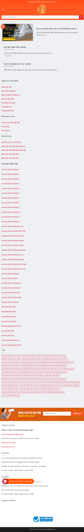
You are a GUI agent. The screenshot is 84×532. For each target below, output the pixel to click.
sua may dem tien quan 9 (10, 207)
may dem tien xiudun (9, 321)
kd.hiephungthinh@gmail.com (14, 434)
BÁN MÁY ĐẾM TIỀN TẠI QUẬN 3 (32, 359)
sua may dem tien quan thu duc (12, 255)
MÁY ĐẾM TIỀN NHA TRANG (10, 369)
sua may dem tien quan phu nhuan (13, 250)
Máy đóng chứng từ (8, 91)
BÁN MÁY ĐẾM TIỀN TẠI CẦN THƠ (12, 356)
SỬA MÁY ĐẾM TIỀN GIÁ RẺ (71, 382)
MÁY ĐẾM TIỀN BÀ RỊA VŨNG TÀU (14, 150)
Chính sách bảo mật (8, 447)
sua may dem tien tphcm (10, 274)
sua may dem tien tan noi (40, 382)
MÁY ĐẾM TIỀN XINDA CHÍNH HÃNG (12, 379)
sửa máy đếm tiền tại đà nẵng (10, 395)
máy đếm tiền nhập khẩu (9, 382)
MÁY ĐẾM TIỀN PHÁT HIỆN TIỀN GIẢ (48, 369)
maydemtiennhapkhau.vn (46, 529)
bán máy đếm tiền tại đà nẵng (31, 362)
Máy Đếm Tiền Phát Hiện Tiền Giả (13, 146)
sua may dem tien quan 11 (11, 217)
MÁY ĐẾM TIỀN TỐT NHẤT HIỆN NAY (33, 375)
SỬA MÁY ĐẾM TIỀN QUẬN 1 (10, 385)
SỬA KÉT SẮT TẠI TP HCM (11, 142)
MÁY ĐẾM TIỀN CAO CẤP (66, 362)
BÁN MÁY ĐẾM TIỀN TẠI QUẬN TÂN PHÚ (55, 359)
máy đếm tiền (48, 379)
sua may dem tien (8, 336)
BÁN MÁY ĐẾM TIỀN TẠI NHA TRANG (55, 356)
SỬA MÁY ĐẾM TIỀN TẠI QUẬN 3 (30, 389)
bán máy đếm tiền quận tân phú (11, 362)
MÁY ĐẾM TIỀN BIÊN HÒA (49, 362)
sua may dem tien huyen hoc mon (13, 269)
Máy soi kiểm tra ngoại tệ (10, 95)
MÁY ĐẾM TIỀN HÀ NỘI (44, 366)
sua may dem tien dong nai (11, 283)
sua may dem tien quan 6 (10, 193)
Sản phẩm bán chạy (8, 103)
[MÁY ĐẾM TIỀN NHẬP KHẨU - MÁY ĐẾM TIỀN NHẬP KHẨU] (42, 9)
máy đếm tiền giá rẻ (59, 379)
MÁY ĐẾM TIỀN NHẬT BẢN (28, 369)
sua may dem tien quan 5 (10, 188)
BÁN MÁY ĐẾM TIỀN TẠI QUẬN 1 (11, 359)
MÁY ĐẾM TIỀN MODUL (59, 366)
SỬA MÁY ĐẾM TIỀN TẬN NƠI (56, 392)
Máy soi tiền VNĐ (8, 99)
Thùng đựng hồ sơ (8, 111)
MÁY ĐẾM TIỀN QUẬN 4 (24, 372)
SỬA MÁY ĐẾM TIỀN (55, 382)
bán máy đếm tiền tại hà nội (11, 326)
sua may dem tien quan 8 (10, 203)
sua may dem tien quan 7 (10, 198)
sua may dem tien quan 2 (10, 174)
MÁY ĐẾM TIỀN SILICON (60, 372)
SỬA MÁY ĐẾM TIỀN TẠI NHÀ (10, 389)
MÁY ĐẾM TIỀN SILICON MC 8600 (11, 375)
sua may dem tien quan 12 (11, 222)
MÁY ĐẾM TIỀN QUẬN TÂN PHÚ (42, 372)
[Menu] (3, 9)
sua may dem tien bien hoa (11, 288)
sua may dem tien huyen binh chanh (14, 264)
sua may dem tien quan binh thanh (14, 231)
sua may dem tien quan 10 (11, 212)
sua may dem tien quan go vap (12, 226)
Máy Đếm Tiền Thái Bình (10, 158)
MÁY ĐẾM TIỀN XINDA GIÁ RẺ (33, 379)
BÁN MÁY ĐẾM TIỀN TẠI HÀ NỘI (33, 356)
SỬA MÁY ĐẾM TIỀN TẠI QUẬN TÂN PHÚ (13, 392)
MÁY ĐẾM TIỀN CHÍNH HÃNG (10, 366)
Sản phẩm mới (7, 107)
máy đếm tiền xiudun (9, 307)
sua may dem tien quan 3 (10, 179)
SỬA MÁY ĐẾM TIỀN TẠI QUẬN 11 (51, 389)
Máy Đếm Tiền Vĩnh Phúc (10, 154)
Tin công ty (5, 130)
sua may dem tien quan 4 (10, 184)
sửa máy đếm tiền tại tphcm (11, 345)
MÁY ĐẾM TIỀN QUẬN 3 (9, 372)
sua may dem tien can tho (11, 293)
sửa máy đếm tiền (8, 331)
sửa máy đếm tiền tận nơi (10, 340)
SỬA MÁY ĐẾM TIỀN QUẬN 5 (28, 385)
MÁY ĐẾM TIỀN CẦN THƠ (28, 366)
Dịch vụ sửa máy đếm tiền (11, 123)
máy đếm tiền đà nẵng (24, 382)
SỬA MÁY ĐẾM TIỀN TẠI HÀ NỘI (69, 385)
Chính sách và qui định (9, 442)
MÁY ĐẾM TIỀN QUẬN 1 (67, 369)
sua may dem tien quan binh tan (13, 236)
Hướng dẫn (5, 127)
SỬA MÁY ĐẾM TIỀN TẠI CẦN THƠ (48, 385)
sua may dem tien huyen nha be (13, 259)
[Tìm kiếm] (80, 17)
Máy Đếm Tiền (7, 87)
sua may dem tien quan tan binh (13, 240)
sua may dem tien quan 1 (10, 169)
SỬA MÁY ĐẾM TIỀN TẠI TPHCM (36, 392)
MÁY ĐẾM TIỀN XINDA (52, 375)
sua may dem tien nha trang (11, 297)
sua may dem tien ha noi (10, 302)
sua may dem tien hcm (10, 278)
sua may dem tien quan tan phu (12, 245)
